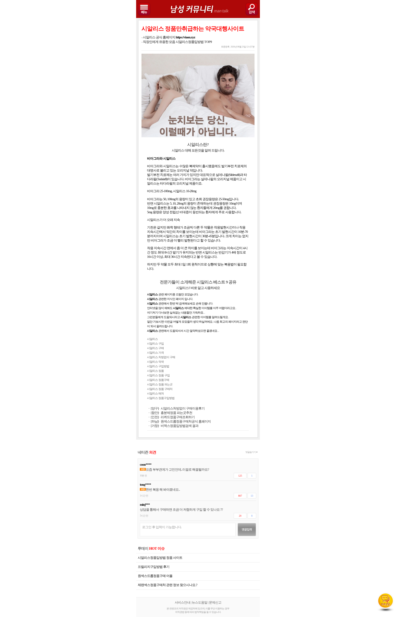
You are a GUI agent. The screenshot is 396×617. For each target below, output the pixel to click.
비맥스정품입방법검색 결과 (179, 426)
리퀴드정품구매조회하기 (178, 417)
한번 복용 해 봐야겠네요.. (163, 489)
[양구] (155, 408)
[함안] (155, 412)
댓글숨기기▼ (251, 452)
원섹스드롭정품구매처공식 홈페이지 (186, 421)
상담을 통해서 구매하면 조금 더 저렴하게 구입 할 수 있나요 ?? (181, 509)
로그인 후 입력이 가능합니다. (162, 527)
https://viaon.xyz (185, 37)
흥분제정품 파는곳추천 (176, 412)
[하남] (155, 421)
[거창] (155, 426)
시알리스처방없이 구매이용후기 (183, 408)
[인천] (155, 417)
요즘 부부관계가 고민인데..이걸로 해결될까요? (177, 469)
